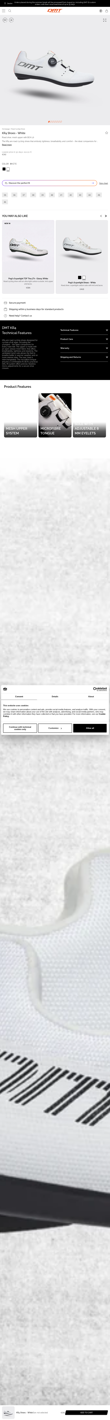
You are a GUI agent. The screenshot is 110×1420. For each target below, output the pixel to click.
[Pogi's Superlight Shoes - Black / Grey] (79, 277)
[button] (3, 11)
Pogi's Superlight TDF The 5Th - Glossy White (28, 278)
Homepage (6, 129)
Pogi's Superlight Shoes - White (82, 283)
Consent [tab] (19, 696)
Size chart (103, 183)
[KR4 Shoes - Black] (4, 168)
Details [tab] (55, 696)
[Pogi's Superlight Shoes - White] (84, 277)
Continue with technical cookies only (20, 728)
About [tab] (91, 696)
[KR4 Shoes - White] (8, 168)
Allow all (90, 728)
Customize (53, 728)
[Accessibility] (100, 11)
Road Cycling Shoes (18, 129)
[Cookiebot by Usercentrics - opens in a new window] (95, 689)
